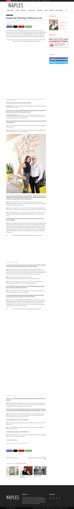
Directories (39, 10)
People (15, 13)
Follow (65, 60)
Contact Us (26, 0)
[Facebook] (43, 1)
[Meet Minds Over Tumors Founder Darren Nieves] (26, 470)
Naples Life (23, 10)
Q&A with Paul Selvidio (38, 475)
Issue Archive (33, 0)
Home (7, 13)
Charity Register (59, 10)
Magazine (51, 10)
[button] (66, 10)
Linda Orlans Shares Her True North (12, 475)
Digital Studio (22, 0)
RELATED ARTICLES (10, 463)
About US (13, 0)
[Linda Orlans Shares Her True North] (12, 470)
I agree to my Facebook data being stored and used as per (18, 443)
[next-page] (8, 479)
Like (66, 58)
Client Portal (38, 0)
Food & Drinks (10, 10)
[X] (48, 1)
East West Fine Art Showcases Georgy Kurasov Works (37, 458)
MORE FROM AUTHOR (21, 463)
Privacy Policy (27, 443)
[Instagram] (45, 1)
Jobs (29, 0)
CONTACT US (63, 28)
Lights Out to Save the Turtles (12, 457)
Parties (17, 10)
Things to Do (31, 10)
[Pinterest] (47, 1)
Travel (46, 10)
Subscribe (8, 0)
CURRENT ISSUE (63, 22)
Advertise (17, 0)
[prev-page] (7, 479)
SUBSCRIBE (62, 25)
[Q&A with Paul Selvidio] (40, 470)
